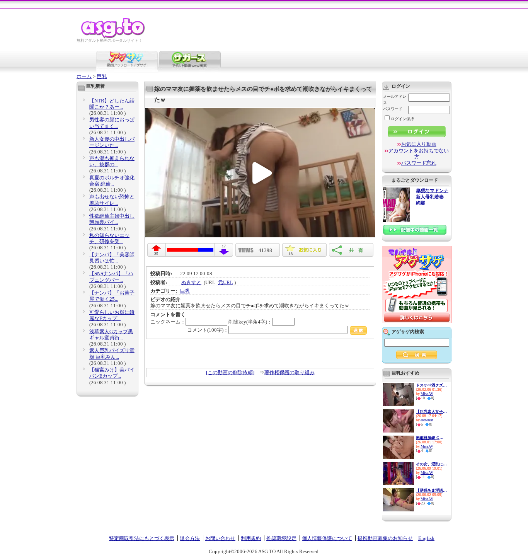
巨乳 (102, 76)
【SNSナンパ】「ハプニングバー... (111, 277)
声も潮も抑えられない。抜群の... (112, 161)
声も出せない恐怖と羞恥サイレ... (112, 200)
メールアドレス (394, 99)
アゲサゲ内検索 (408, 331)
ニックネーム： (168, 322)
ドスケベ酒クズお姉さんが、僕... (431, 385)
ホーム (84, 76)
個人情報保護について (327, 538)
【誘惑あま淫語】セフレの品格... (431, 490)
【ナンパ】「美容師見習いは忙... (112, 258)
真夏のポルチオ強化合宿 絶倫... (112, 181)
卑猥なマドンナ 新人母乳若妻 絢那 (432, 197)
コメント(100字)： (207, 330)
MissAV (427, 394)
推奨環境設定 (281, 538)
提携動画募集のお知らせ (385, 538)
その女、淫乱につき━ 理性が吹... (431, 464)
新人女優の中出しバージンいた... (112, 142)
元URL (225, 282)
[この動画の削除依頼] (230, 372)
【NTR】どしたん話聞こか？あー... (112, 104)
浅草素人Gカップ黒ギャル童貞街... (111, 335)
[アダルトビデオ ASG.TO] (113, 37)
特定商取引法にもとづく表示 (141, 538)
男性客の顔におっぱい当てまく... (112, 123)
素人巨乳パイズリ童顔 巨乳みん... (112, 353)
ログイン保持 (402, 119)
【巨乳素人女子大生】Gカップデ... (431, 411)
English (426, 538)
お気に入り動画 (418, 144)
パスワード (392, 109)
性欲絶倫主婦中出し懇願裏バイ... (112, 219)
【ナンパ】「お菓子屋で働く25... (112, 296)
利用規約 (251, 538)
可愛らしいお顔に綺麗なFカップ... (112, 315)
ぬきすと (191, 282)
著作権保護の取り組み (289, 372)
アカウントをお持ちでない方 (418, 154)
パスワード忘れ (418, 163)
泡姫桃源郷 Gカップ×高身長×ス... (431, 438)
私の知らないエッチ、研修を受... (109, 238)
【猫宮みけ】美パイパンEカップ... (112, 373)
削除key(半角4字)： (250, 322)
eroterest (427, 420)
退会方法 (190, 538)
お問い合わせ (220, 538)
